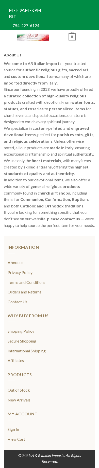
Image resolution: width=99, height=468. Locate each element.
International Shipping (27, 350)
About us (15, 262)
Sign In (13, 429)
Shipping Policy (21, 331)
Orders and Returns (24, 291)
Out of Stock (19, 390)
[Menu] (11, 37)
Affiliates (16, 360)
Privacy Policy (20, 272)
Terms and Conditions (26, 282)
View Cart (16, 439)
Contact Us (17, 301)
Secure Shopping (22, 340)
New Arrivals (19, 399)
